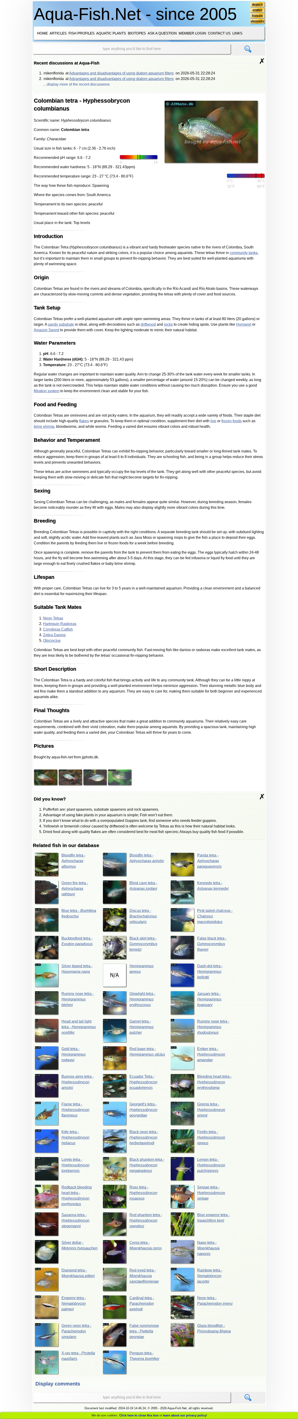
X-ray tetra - (78, 1356)
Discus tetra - (143, 916)
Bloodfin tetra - (73, 860)
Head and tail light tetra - (78, 1026)
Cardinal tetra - (141, 1303)
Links (237, 33)
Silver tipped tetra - (76, 969)
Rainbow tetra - (209, 1275)
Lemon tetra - (211, 1165)
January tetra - (209, 999)
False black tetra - (212, 943)
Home (42, 33)
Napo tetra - (208, 1248)
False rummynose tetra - (144, 1331)
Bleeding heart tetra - (214, 1082)
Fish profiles (81, 33)
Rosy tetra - (143, 1192)
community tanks (243, 253)
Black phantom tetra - (146, 1165)
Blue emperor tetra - (213, 1217)
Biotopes (137, 33)
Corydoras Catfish (58, 629)
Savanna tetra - (75, 1220)
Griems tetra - (211, 1109)
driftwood (148, 324)
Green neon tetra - (76, 1331)
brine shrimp (44, 426)
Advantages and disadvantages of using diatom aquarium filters (121, 73)
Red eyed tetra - (144, 1275)
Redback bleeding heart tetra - (76, 1195)
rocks (168, 324)
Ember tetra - (211, 1054)
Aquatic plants (111, 33)
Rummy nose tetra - (77, 999)
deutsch (257, 4)
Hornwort (243, 324)
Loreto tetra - (75, 1165)
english (257, 10)
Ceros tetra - (145, 1245)
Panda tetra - (209, 860)
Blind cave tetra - (143, 885)
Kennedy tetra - (213, 885)
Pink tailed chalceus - (215, 916)
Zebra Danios (54, 635)
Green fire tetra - (74, 888)
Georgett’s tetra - (143, 1109)
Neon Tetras (53, 618)
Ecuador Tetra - (143, 1082)
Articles (58, 33)
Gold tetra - (73, 1054)
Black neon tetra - (143, 1137)
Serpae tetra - (211, 1192)
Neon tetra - (215, 1300)
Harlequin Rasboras (59, 624)
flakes (84, 421)
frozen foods (231, 421)
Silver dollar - (79, 1245)
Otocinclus (52, 641)
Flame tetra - (75, 1109)
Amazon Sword (46, 330)
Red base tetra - (147, 1051)
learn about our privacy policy (184, 1415)
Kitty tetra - (75, 1137)
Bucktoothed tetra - (77, 941)
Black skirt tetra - (143, 943)
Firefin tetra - (211, 1137)
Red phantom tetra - (145, 1220)
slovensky (257, 21)
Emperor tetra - (73, 1303)
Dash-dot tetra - (210, 971)
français (257, 15)
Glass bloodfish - (214, 1328)
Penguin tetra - (144, 1356)
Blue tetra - (78, 913)
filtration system (46, 391)
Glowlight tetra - (142, 999)
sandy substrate (61, 324)
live (213, 421)
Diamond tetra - (78, 1273)
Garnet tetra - (141, 1026)
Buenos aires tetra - (77, 1082)
